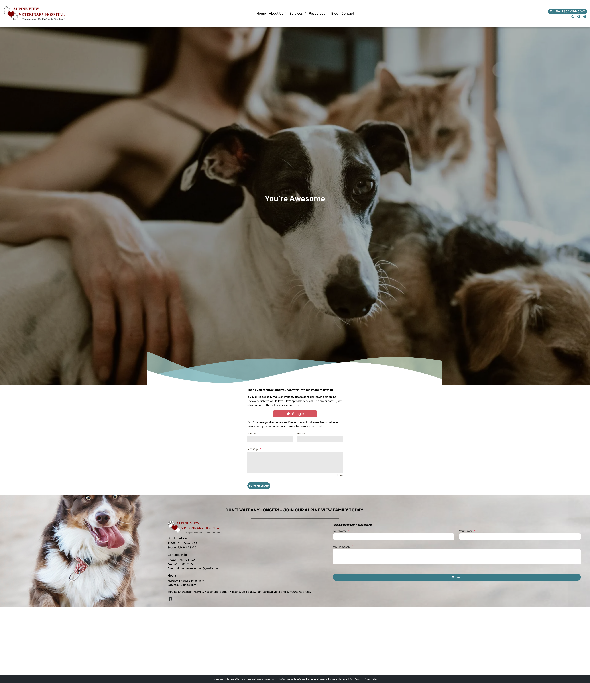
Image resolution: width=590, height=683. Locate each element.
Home (261, 13)
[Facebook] (170, 599)
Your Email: (467, 531)
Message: (254, 449)
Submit (456, 577)
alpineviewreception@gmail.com (197, 568)
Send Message (259, 485)
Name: (252, 433)
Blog (334, 13)
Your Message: (343, 546)
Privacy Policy (371, 679)
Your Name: (341, 531)
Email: (302, 433)
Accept (358, 679)
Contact (347, 13)
